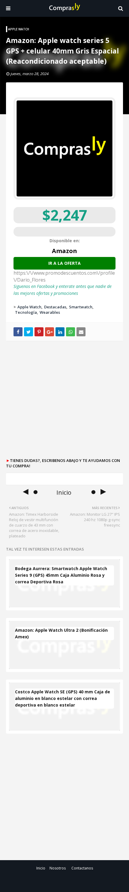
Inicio (40, 868)
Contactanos (82, 868)
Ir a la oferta (64, 263)
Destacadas (55, 307)
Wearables (50, 312)
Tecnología (26, 312)
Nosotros (58, 868)
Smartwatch (80, 307)
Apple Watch (29, 307)
